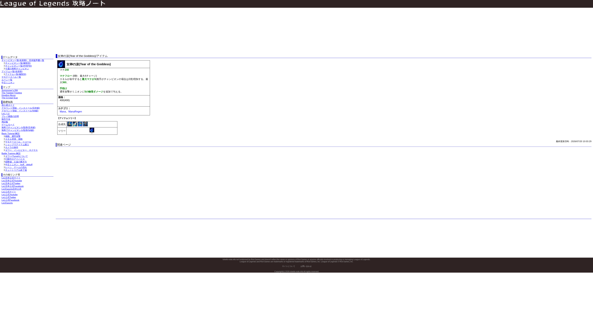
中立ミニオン (8, 82)
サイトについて (288, 266)
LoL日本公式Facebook (13, 186)
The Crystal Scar (10, 97)
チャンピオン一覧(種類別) (18, 63)
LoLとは (6, 113)
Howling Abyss (9, 95)
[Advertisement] (27, 31)
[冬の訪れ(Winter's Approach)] (85, 125)
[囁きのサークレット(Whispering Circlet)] (80, 125)
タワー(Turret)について (16, 156)
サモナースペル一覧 (11, 77)
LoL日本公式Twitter (11, 183)
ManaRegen (75, 111)
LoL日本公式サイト (11, 178)
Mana (63, 111)
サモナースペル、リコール (18, 142)
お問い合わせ (306, 266)
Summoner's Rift (10, 90)
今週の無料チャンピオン (17, 68)
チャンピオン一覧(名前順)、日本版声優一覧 (23, 60)
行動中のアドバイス (15, 159)
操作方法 (6, 119)
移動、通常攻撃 (12, 136)
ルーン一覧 (7, 80)
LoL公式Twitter (9, 197)
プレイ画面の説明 (10, 116)
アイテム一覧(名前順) (12, 71)
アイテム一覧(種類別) (15, 74)
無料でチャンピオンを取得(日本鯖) (19, 127)
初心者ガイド (8, 105)
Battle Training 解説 (11, 153)
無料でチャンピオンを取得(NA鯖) (18, 130)
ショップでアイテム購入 (17, 144)
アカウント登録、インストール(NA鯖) (20, 110)
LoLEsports (7, 203)
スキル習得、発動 (14, 139)
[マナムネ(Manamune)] (75, 125)
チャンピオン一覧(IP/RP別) (18, 66)
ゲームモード (8, 124)
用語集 (5, 122)
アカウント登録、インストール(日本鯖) (21, 108)
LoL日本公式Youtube (12, 180)
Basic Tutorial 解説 (11, 133)
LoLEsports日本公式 (11, 189)
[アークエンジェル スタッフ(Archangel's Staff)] (70, 125)
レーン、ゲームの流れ (16, 167)
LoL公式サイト (9, 192)
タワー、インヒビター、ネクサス (21, 150)
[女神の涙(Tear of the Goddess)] (92, 130)
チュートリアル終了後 (16, 170)
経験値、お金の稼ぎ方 (16, 162)
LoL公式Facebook (10, 200)
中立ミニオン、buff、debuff (18, 164)
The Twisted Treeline (12, 93)
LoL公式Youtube (10, 194)
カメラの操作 (11, 147)
